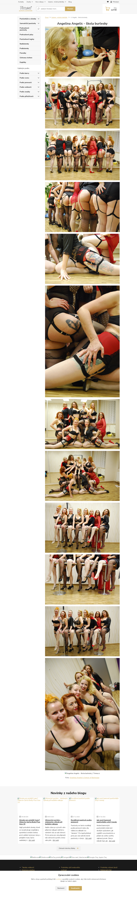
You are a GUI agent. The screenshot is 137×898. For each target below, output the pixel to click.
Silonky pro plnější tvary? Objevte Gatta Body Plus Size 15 (29, 822)
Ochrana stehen (26, 58)
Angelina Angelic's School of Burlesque (84, 777)
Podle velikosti (25, 87)
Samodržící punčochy (28, 23)
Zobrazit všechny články (67, 848)
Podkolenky (24, 48)
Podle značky (25, 92)
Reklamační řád (105, 870)
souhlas (58, 879)
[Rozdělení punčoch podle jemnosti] (81, 805)
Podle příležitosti (26, 96)
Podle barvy (24, 73)
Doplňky (23, 62)
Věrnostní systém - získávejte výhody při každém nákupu (53, 822)
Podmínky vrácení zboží (108, 867)
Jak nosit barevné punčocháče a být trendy (107, 821)
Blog (70, 2)
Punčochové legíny (27, 39)
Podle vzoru (24, 78)
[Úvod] (25, 9)
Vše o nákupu (39, 2)
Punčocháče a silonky (28, 19)
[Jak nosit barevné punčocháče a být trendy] (107, 805)
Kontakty (21, 2)
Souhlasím (75, 888)
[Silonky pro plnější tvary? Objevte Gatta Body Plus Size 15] (30, 805)
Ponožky (23, 53)
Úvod (46, 17)
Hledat (70, 9)
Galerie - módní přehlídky (56, 2)
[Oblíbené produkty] (107, 2)
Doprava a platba (28, 870)
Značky (29, 2)
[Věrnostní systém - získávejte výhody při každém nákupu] (55, 805)
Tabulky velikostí (28, 867)
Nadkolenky (24, 44)
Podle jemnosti (26, 82)
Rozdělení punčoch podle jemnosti (81, 821)
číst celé (32, 840)
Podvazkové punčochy (24, 29)
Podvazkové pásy (26, 35)
